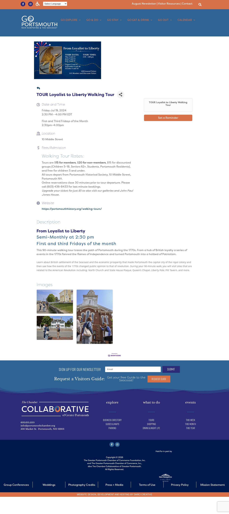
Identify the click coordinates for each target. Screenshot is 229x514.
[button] (200, 4)
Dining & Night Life (151, 428)
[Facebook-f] (23, 4)
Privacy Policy (180, 485)
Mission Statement (212, 485)
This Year (190, 428)
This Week (190, 420)
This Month (190, 424)
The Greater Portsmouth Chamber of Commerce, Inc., (117, 463)
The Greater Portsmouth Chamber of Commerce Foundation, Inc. (114, 460)
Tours (151, 420)
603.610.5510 (28, 422)
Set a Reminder (168, 118)
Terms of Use (147, 485)
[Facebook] (111, 444)
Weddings (49, 485)
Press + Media (114, 485)
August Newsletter (144, 3)
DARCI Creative (143, 494)
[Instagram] (30, 4)
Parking (112, 428)
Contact (187, 3)
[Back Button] (38, 88)
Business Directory (112, 420)
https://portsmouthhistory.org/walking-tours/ (72, 209)
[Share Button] (120, 94)
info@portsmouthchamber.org (38, 425)
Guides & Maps (112, 424)
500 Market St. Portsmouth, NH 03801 (42, 429)
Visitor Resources (169, 3)
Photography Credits (81, 485)
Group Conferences (16, 485)
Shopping (151, 424)
